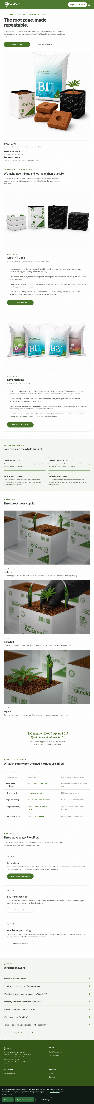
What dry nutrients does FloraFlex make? (22, 1001)
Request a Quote (76, 5)
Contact (52, 1077)
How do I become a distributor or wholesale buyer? (26, 1025)
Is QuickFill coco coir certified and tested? (22, 986)
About (51, 1073)
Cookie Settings (43, 1100)
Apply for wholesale (20, 943)
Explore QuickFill (17, 44)
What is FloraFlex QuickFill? (16, 978)
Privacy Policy (7, 1094)
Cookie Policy (55, 1092)
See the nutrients (45, 44)
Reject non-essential (24, 1100)
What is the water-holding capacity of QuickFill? (25, 994)
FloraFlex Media (9, 1073)
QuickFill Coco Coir (55, 1052)
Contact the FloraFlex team (28, 1033)
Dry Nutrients (54, 1056)
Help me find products (19, 876)
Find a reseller (20, 910)
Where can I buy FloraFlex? (16, 1017)
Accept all (8, 1100)
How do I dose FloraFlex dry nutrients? (21, 1009)
